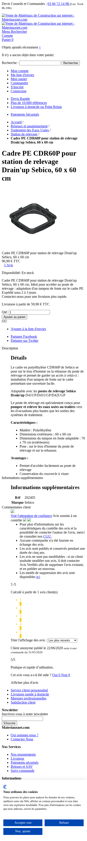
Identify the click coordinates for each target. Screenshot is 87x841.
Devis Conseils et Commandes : (24, 4)
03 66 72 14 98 (59, 4)
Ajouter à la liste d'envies (28, 329)
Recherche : (10, 63)
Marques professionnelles (28, 698)
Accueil (16, 122)
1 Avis (8, 265)
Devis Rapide (20, 99)
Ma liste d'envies (22, 75)
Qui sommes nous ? (24, 735)
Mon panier (19, 79)
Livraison (17, 758)
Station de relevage (24, 134)
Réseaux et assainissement (29, 126)
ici (38, 577)
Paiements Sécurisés (25, 114)
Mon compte (20, 71)
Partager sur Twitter (24, 340)
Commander (19, 83)
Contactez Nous (22, 739)
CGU (47, 536)
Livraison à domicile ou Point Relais (36, 107)
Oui (56, 675)
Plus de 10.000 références (29, 103)
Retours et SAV (22, 766)
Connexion (18, 91)
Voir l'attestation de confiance (31, 516)
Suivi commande (22, 771)
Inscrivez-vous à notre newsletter (25, 714)
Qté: (5, 312)
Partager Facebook (24, 336)
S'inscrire (17, 87)
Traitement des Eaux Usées (30, 130)
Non (65, 675)
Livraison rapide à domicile (30, 694)
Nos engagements (23, 754)
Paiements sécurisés (24, 762)
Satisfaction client (23, 702)
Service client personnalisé (29, 690)
